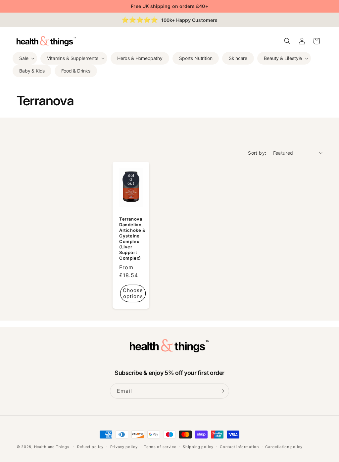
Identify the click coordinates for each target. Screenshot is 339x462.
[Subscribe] (221, 391)
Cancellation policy (283, 446)
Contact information (239, 446)
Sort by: (257, 153)
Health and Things (52, 446)
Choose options (133, 293)
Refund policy (90, 446)
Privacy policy (124, 446)
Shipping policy (198, 446)
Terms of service (160, 446)
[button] (25, 58)
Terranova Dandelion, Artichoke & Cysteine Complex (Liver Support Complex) (132, 238)
